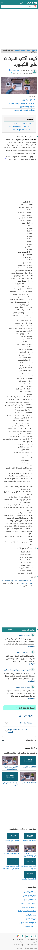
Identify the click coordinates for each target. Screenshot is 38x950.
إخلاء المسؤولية (18, 945)
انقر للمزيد (31, 646)
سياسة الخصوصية (18, 939)
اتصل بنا (35, 942)
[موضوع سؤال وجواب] (5, 629)
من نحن (21, 942)
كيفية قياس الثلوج (30, 899)
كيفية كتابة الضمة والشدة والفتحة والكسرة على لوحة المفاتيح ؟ (17, 582)
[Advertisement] (19, 29)
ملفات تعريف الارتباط (31, 945)
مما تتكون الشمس (30, 891)
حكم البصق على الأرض (29, 907)
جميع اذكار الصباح (30, 915)
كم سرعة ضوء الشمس (28, 903)
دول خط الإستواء (30, 918)
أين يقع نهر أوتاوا (26, 723)
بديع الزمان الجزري (26, 715)
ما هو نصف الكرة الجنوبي (27, 922)
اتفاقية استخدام (32, 939)
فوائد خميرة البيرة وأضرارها (27, 911)
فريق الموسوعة (15, 70)
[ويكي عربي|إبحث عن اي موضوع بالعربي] (32, 3)
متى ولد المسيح (30, 926)
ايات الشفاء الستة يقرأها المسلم (17, 731)
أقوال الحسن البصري (29, 895)
